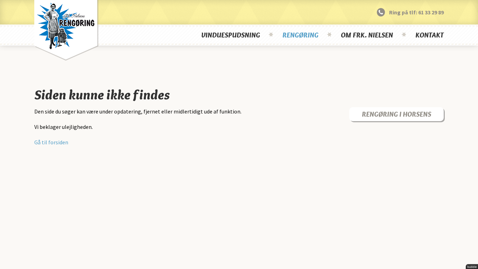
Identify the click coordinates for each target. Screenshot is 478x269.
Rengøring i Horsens (396, 114)
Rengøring (300, 35)
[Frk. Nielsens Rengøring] (66, 30)
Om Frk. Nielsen (367, 35)
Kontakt (429, 35)
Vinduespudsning (230, 35)
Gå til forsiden (51, 142)
